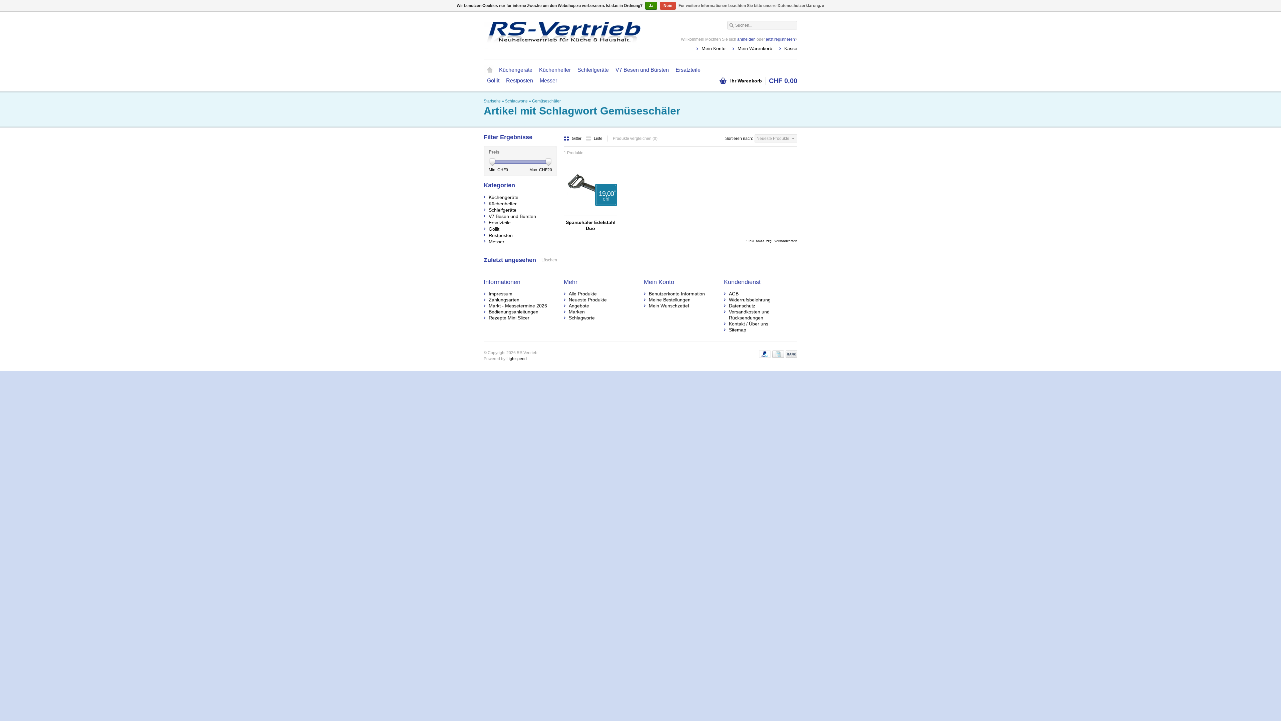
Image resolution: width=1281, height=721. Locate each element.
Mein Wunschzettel (669, 305)
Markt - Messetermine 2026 (518, 305)
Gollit (493, 80)
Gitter (577, 138)
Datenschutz (742, 305)
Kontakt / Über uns (748, 323)
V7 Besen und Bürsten (642, 70)
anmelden (746, 39)
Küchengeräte (515, 70)
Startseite (490, 70)
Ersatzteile (688, 70)
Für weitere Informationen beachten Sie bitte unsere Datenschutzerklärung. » (751, 5)
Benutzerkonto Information (677, 293)
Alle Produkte (583, 293)
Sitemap (737, 329)
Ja (651, 5)
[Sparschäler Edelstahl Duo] (590, 212)
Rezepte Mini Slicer (509, 317)
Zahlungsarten (504, 299)
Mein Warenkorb (755, 48)
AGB (734, 293)
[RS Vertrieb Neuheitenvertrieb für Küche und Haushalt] (562, 35)
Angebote (579, 305)
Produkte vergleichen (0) (635, 138)
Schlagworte (516, 101)
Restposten (519, 80)
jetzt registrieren (780, 39)
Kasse (790, 48)
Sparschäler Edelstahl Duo (590, 225)
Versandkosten (785, 241)
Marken (577, 311)
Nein (668, 5)
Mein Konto (714, 48)
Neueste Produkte (588, 299)
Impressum (500, 293)
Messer (548, 80)
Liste (598, 138)
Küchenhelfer (555, 70)
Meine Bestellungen (670, 299)
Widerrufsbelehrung (750, 299)
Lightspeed (516, 358)
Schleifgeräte (593, 70)
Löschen (549, 260)
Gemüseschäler (546, 101)
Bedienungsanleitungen (513, 311)
